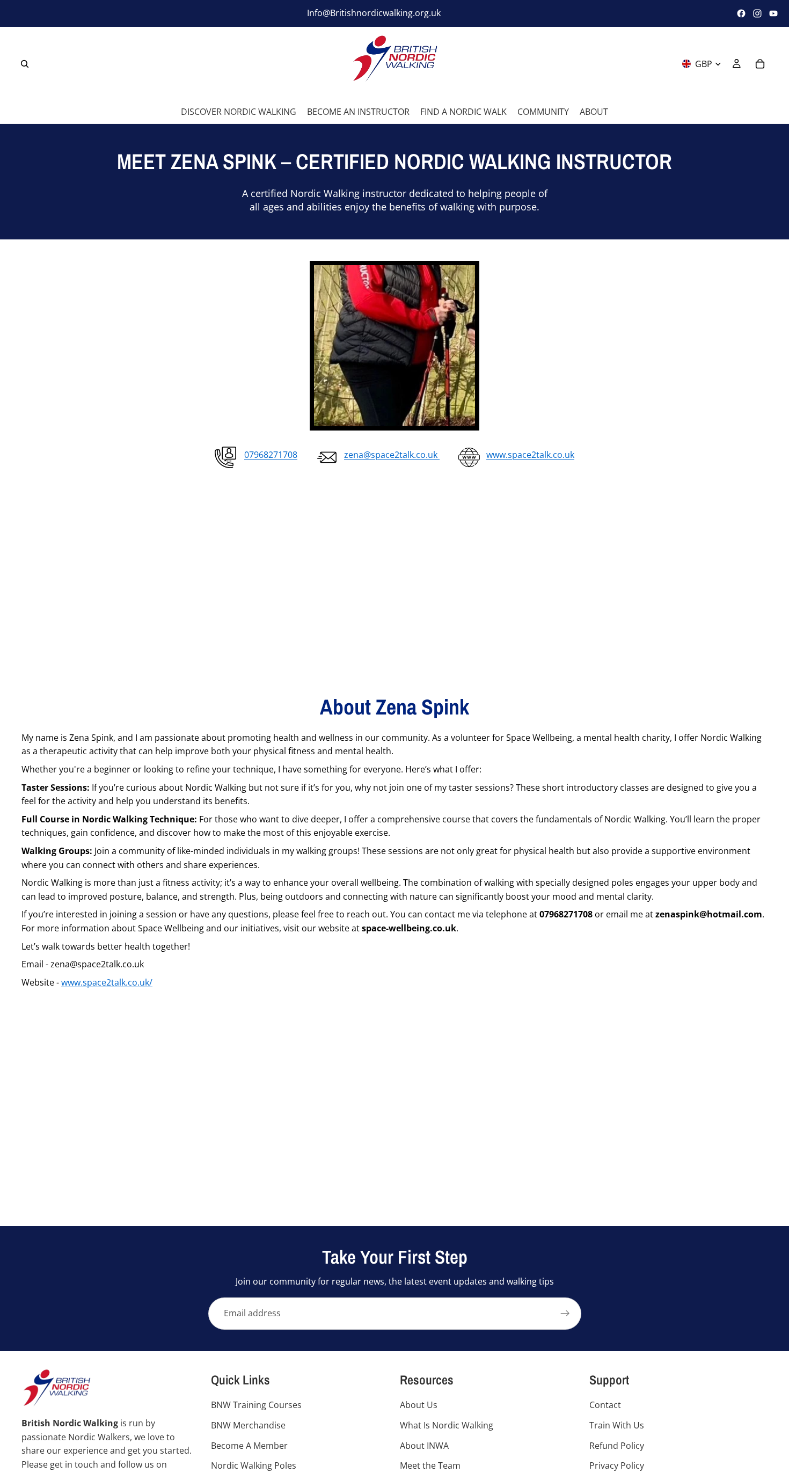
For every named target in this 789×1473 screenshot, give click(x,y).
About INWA (424, 1445)
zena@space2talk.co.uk (392, 455)
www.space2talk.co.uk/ (106, 982)
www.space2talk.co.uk (530, 455)
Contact (605, 1405)
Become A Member (249, 1445)
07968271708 (270, 455)
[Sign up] (565, 1313)
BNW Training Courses (256, 1405)
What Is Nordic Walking (446, 1425)
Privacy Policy (616, 1465)
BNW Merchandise (248, 1425)
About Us (418, 1405)
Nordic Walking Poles (253, 1465)
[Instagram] (757, 13)
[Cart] (760, 63)
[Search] (24, 63)
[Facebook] (741, 13)
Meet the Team (430, 1465)
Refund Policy (616, 1445)
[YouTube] (773, 13)
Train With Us (616, 1425)
